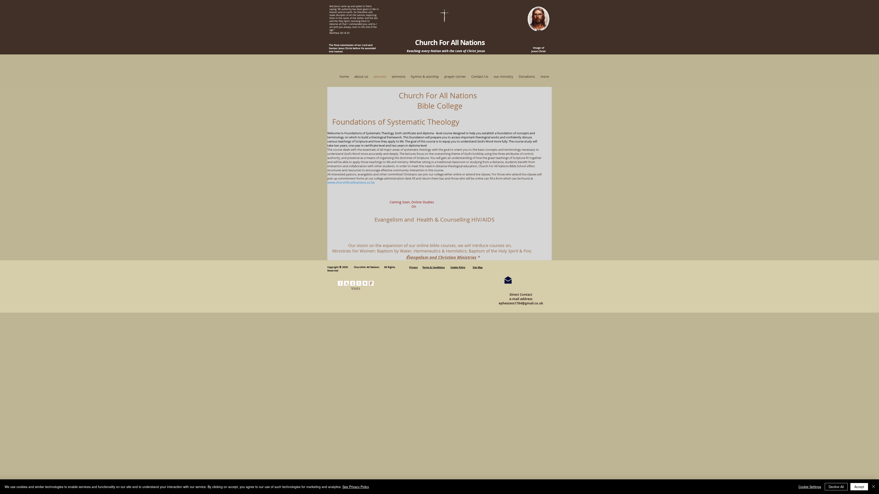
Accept (859, 486)
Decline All (836, 486)
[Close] (873, 486)
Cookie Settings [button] (809, 486)
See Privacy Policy (355, 486)
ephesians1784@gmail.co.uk (521, 303)
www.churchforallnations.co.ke (351, 182)
